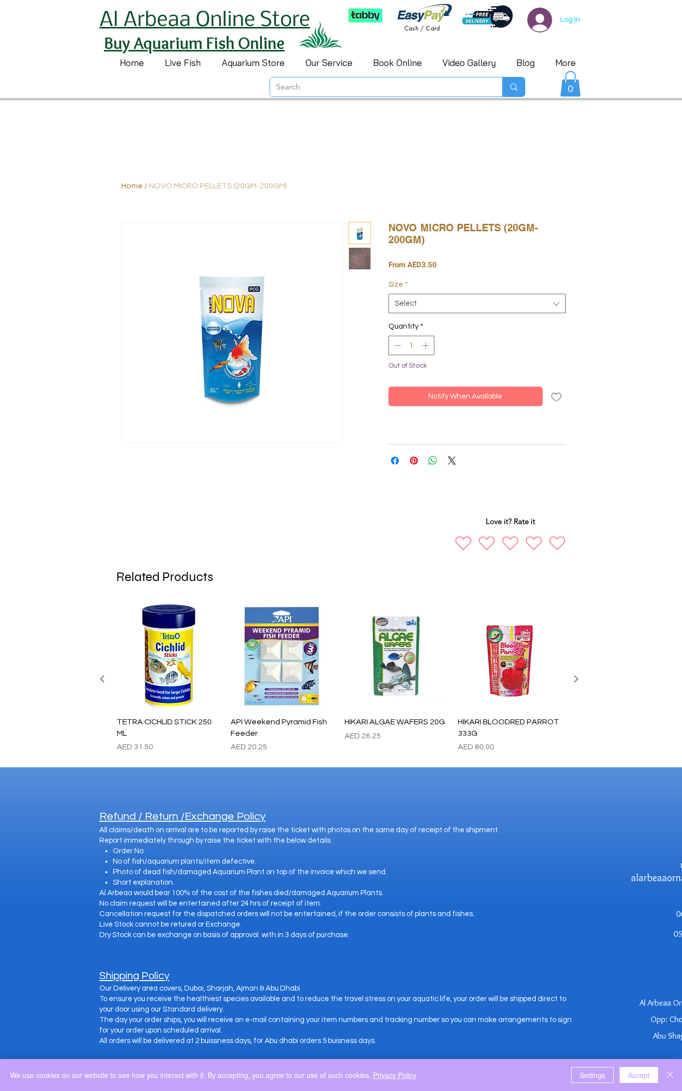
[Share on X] (452, 461)
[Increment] (426, 345)
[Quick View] (169, 656)
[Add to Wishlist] (556, 396)
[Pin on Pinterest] (414, 461)
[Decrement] (396, 345)
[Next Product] (576, 679)
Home (132, 186)
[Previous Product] (102, 679)
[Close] (670, 1075)
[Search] (513, 86)
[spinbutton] (411, 345)
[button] (570, 83)
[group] (339, 678)
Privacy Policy (394, 1075)
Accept (639, 1075)
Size (398, 284)
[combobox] (477, 303)
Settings (592, 1075)
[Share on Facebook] (395, 461)
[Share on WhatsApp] (433, 461)
